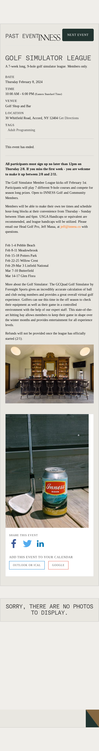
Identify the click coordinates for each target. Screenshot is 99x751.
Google (58, 565)
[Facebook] (13, 543)
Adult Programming (21, 130)
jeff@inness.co (71, 226)
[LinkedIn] (40, 543)
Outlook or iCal (27, 565)
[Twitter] (27, 543)
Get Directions (69, 118)
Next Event (78, 35)
